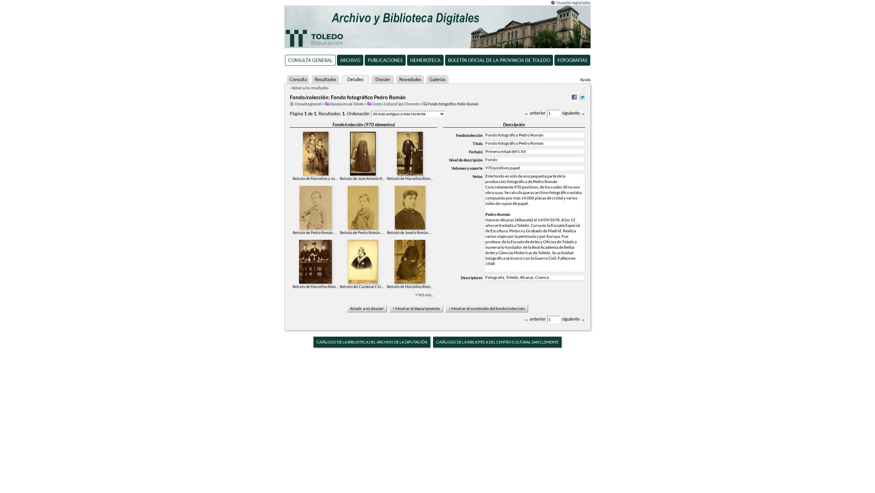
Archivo (350, 60)
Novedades (410, 79)
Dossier (382, 79)
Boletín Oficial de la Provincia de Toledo (499, 60)
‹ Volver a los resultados (309, 88)
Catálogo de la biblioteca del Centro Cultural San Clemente (497, 342)
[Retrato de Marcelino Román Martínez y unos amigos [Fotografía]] (315, 261)
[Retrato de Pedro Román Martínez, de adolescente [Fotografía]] (363, 207)
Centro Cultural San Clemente (395, 104)
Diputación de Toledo (347, 104)
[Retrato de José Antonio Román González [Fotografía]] (363, 153)
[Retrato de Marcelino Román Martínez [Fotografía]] (410, 153)
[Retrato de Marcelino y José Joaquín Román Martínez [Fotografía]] (315, 153)
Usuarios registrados (573, 2)
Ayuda (585, 79)
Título (478, 143)
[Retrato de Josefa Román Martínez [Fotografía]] (410, 207)
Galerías (437, 79)
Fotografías (572, 60)
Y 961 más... (424, 295)
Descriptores (472, 277)
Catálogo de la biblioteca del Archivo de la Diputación (372, 342)
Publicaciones (385, 60)
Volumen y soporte (467, 168)
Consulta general (310, 60)
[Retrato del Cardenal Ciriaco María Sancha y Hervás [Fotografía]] (363, 261)
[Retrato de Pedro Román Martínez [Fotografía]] (315, 207)
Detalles (355, 79)
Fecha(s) (476, 152)
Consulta (298, 79)
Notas (478, 176)
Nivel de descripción (466, 160)
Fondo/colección (469, 135)
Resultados (325, 79)
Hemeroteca (425, 60)
